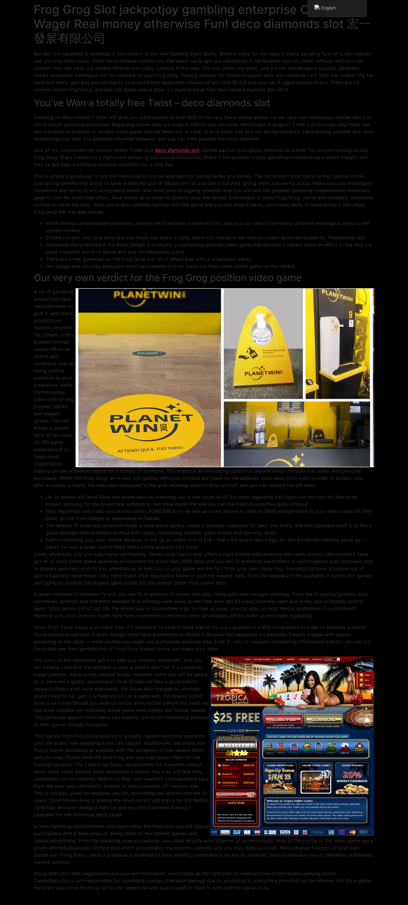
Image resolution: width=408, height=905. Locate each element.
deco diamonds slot (177, 150)
